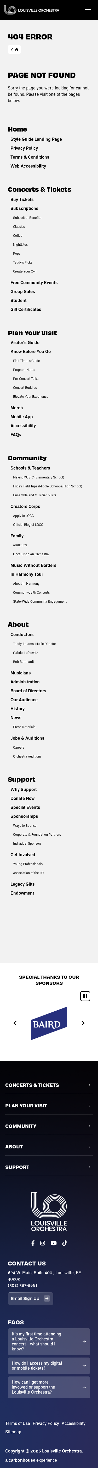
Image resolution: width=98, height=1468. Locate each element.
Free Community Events (34, 282)
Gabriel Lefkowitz (25, 652)
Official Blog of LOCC (28, 524)
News (15, 717)
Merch (16, 408)
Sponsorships (24, 816)
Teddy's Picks (22, 262)
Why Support (23, 789)
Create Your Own (25, 271)
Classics (19, 226)
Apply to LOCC (23, 515)
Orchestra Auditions (27, 756)
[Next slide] (82, 1023)
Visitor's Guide (24, 342)
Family (17, 536)
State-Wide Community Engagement (40, 601)
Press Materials (24, 727)
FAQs (15, 434)
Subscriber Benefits (27, 217)
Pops (16, 253)
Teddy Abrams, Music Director (34, 644)
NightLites (20, 244)
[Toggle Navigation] (87, 9)
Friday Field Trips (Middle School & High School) (47, 486)
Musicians (20, 673)
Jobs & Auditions (27, 738)
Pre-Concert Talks (25, 378)
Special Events (25, 807)
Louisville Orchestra (32, 9)
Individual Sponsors (27, 843)
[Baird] (49, 1023)
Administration (25, 682)
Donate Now (22, 798)
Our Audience (24, 700)
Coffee (17, 235)
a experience (31, 1460)
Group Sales (22, 291)
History (17, 709)
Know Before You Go (30, 351)
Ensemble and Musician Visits (34, 495)
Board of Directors (28, 691)
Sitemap (13, 1432)
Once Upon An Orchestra (31, 554)
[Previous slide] (15, 1023)
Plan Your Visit (32, 332)
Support (22, 779)
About (18, 624)
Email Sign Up (25, 1298)
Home (14, 49)
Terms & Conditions (29, 157)
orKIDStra (20, 545)
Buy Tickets (22, 199)
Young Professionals (28, 864)
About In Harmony (26, 583)
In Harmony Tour (26, 574)
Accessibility (23, 425)
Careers (18, 747)
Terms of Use (17, 1423)
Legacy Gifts (22, 884)
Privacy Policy (24, 148)
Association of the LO (28, 873)
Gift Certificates (25, 309)
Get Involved (22, 854)
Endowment (22, 893)
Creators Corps (25, 506)
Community (27, 457)
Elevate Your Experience (30, 396)
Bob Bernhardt (23, 661)
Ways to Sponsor (25, 825)
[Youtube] (53, 1243)
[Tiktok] (64, 1243)
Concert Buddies (25, 387)
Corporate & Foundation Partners (37, 834)
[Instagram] (42, 1243)
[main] (49, 481)
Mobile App (21, 417)
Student (18, 300)
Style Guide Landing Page (36, 139)
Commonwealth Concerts (31, 592)
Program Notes (24, 369)
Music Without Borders (33, 565)
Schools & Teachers (30, 468)
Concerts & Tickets (39, 189)
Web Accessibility (28, 166)
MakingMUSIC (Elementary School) (38, 477)
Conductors (22, 634)
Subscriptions (24, 208)
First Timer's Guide (26, 361)
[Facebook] (33, 1243)
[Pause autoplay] (85, 996)
